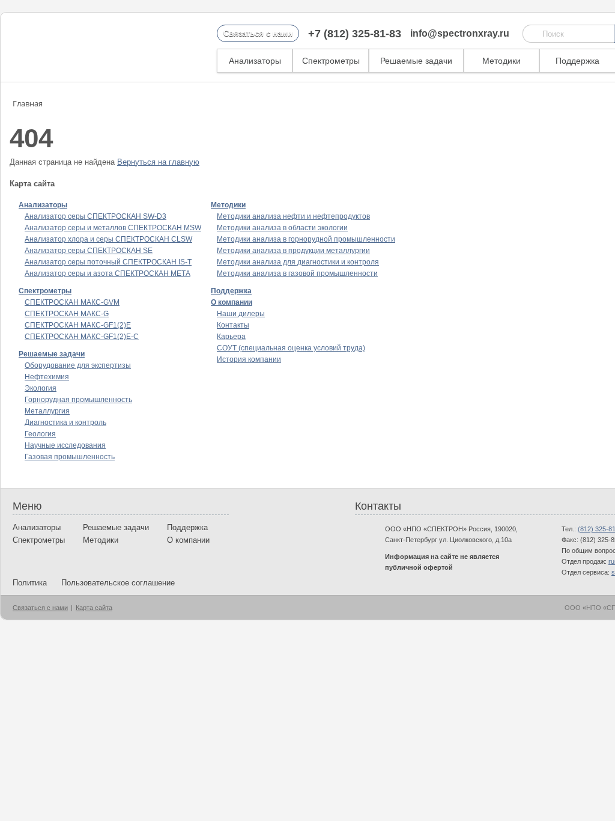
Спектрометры (331, 61)
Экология (40, 388)
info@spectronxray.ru (459, 33)
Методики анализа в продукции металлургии (293, 250)
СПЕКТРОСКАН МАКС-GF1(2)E (78, 325)
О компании (231, 302)
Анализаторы (255, 61)
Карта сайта (94, 607)
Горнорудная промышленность (78, 399)
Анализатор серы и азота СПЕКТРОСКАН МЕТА (107, 273)
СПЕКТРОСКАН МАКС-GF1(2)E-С (82, 336)
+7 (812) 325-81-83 (354, 34)
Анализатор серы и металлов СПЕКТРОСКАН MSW (113, 228)
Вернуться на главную (158, 161)
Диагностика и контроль (65, 422)
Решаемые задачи (416, 61)
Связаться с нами (257, 33)
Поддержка (577, 61)
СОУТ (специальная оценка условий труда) (291, 348)
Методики (501, 61)
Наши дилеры (241, 314)
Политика (30, 582)
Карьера (231, 336)
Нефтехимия (47, 377)
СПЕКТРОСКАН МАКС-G (67, 314)
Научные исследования (65, 445)
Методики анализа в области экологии (282, 228)
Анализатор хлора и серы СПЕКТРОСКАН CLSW (108, 239)
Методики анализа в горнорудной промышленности (306, 239)
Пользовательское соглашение (118, 582)
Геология (40, 434)
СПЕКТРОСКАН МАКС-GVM (72, 302)
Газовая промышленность (70, 457)
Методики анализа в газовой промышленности (297, 273)
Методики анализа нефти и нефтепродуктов (293, 216)
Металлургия (47, 411)
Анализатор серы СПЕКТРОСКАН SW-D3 (95, 216)
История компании (249, 359)
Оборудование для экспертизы (78, 365)
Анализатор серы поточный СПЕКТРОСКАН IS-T (108, 262)
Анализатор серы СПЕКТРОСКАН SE (89, 250)
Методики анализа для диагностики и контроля (298, 262)
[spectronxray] (75, 47)
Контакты (233, 325)
